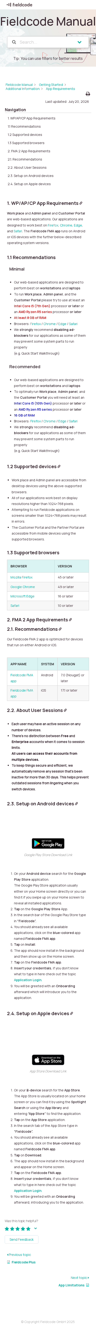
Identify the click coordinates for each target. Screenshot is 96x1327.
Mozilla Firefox (21, 577)
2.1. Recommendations (25, 159)
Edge (78, 225)
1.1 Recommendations (24, 126)
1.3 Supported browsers (26, 143)
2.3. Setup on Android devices (31, 175)
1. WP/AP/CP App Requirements (31, 118)
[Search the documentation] (14, 42)
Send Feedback (22, 1239)
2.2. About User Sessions (27, 167)
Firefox (53, 225)
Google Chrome (22, 587)
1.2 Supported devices (25, 134)
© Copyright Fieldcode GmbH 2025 (48, 1321)
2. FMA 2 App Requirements (29, 151)
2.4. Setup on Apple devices (29, 184)
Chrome (66, 225)
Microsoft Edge (22, 596)
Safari (18, 231)
